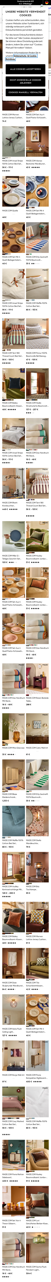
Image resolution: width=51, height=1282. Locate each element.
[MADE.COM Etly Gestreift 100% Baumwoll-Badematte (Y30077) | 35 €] (37, 774)
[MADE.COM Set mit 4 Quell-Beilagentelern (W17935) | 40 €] (13, 237)
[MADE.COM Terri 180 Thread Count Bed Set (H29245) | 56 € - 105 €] (13, 333)
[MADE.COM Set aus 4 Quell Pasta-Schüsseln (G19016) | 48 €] (13, 582)
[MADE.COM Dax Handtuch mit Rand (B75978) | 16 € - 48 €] (13, 1247)
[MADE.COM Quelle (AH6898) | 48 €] (13, 191)
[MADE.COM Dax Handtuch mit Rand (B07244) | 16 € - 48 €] (13, 678)
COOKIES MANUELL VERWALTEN (25, 92)
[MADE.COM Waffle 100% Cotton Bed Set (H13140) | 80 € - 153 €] (13, 821)
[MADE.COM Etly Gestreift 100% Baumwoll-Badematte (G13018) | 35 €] (37, 237)
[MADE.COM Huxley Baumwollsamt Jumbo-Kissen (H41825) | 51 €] (37, 582)
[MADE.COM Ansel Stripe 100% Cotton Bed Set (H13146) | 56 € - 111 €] (13, 284)
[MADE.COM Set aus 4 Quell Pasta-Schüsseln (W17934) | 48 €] (13, 628)
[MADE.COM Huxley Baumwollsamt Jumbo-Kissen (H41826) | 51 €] (37, 536)
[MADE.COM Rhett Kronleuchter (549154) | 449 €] (13, 483)
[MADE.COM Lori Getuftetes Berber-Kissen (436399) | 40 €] (37, 1201)
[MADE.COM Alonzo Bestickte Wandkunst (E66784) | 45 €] (37, 141)
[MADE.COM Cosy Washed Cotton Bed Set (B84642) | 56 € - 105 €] (13, 1102)
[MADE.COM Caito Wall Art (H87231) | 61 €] (37, 728)
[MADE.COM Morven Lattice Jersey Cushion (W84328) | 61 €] (37, 917)
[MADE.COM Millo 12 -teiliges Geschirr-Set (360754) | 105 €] (13, 536)
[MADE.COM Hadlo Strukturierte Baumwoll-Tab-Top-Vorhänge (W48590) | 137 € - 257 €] (37, 383)
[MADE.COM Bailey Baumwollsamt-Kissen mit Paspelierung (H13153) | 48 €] (13, 383)
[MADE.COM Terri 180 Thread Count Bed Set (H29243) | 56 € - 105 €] (37, 483)
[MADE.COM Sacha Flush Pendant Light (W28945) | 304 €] (37, 1247)
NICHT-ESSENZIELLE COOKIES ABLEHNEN (25, 81)
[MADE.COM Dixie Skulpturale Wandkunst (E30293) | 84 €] (13, 963)
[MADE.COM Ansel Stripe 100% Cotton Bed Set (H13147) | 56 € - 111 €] (13, 141)
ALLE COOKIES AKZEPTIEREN (25, 69)
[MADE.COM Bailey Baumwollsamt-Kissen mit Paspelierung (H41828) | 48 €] (13, 917)
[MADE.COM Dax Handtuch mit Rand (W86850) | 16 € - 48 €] (37, 433)
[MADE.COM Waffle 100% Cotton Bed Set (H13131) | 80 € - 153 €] (37, 1102)
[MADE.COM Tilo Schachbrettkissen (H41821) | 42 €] (37, 963)
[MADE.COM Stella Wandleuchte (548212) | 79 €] (37, 821)
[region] (25, 54)
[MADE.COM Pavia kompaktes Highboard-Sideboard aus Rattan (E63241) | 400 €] (37, 1055)
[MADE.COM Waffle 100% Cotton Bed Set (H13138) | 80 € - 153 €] (37, 284)
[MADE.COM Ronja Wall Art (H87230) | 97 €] (13, 1055)
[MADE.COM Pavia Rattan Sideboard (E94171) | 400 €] (13, 1155)
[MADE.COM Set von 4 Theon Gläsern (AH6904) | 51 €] (13, 1201)
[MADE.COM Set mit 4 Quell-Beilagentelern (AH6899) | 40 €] (37, 191)
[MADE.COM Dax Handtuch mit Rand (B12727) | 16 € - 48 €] (37, 628)
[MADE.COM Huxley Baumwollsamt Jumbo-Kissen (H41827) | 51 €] (37, 1155)
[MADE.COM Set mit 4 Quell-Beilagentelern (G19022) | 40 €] (37, 1009)
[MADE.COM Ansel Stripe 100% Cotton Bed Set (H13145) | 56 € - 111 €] (13, 433)
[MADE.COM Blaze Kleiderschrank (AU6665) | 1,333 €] (13, 774)
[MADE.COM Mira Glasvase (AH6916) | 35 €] (13, 728)
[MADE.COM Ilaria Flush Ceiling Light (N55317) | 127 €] (13, 1009)
